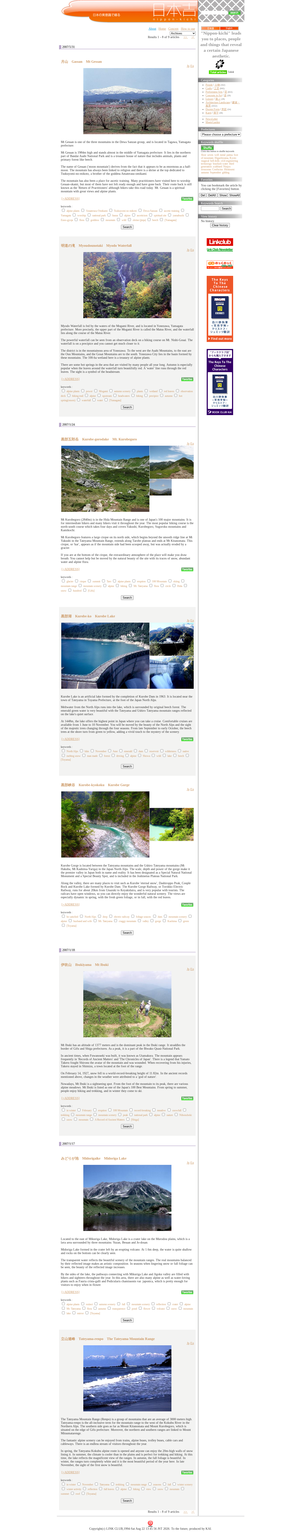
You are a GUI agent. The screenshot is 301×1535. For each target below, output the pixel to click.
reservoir (154, 751)
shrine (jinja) (139, 220)
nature (170, 1115)
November (100, 751)
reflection (161, 1304)
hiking (139, 395)
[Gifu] (91, 590)
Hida (179, 586)
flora (81, 220)
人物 (217, 84)
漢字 (216, 112)
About (152, 28)
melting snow (74, 755)
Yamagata (66, 215)
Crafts (209, 88)
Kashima (172, 921)
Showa (146, 755)
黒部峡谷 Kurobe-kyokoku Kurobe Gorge (95, 785)
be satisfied (72, 916)
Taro (109, 581)
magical (205, 160)
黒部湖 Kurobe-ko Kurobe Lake (88, 616)
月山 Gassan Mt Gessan (81, 61)
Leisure (209, 98)
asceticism (142, 215)
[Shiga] (135, 1119)
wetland (153, 391)
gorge (158, 921)
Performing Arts (214, 91)
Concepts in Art (214, 95)
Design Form (212, 109)
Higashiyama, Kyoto (225, 158)
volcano (161, 1308)
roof (78, 1493)
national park (99, 215)
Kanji (208, 112)
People (209, 84)
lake (169, 755)
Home (162, 28)
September (215, 172)
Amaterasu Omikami (97, 210)
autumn (169, 395)
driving (120, 755)
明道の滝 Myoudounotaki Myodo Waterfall (96, 245)
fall (123, 1304)
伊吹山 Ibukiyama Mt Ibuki (84, 965)
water (100, 400)
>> (186, 37)
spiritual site (160, 215)
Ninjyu (226, 166)
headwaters (124, 395)
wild (124, 220)
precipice (153, 395)
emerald (128, 751)
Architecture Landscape (218, 102)
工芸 (216, 88)
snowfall (176, 1110)
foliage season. (143, 916)
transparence (118, 1308)
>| (193, 37)
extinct (89, 1304)
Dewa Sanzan (150, 210)
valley (146, 921)
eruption (141, 581)
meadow (161, 1110)
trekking (65, 1115)
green (186, 921)
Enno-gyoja (67, 220)
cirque (83, 581)
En (192, 66)
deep (105, 916)
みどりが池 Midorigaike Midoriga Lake (93, 1158)
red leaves (169, 391)
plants (140, 391)
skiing (176, 581)
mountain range (69, 586)
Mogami (103, 391)
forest (107, 755)
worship (81, 215)
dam (141, 751)
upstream (107, 395)
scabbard (217, 166)
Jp (188, 66)
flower (146, 1308)
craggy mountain (127, 921)
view (148, 1489)
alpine (127, 215)
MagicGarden (213, 122)
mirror (80, 1313)
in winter (71, 1110)
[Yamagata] (171, 220)
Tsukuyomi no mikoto (125, 210)
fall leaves (109, 1489)
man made (92, 755)
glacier (70, 581)
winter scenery (185, 1484)
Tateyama (104, 1484)
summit (96, 581)
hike (87, 751)
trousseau (206, 169)
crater (175, 1304)
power (89, 391)
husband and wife (82, 921)
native (186, 751)
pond (134, 1308)
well (216, 154)
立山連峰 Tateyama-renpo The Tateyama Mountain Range (108, 1339)
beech (155, 220)
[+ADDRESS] (70, 198)
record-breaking (142, 1110)
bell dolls (215, 160)
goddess (95, 220)
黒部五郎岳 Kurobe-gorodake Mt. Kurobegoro (99, 439)
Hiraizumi (229, 169)
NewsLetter (212, 119)
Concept (173, 28)
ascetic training (171, 210)
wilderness (170, 751)
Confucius (217, 169)
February (87, 1110)
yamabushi (178, 215)
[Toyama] (66, 759)
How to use (188, 28)
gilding (225, 172)
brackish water (220, 163)
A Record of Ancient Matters (110, 1119)
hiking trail (77, 395)
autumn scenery (122, 391)
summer (65, 1493)
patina (230, 154)
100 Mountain (159, 581)
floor (203, 154)
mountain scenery (92, 586)
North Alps (72, 751)
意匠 (224, 109)
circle (168, 586)
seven (210, 154)
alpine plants (73, 210)
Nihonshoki (185, 1115)
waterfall (86, 400)
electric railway (122, 916)
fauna (115, 215)
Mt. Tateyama (141, 586)
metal (222, 154)
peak (125, 1115)
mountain (110, 220)
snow (64, 590)
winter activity (74, 1489)
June (115, 751)
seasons (157, 1484)
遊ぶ (218, 98)
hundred (77, 590)
